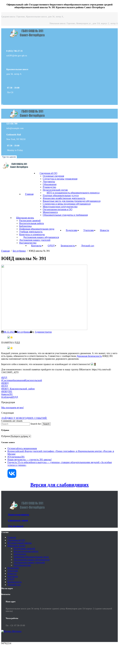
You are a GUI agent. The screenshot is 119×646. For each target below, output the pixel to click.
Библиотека (25, 226)
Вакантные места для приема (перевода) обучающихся (71, 201)
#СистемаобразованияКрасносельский (21, 380)
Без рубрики (23, 332)
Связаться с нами (18, 520)
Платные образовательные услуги (61, 195)
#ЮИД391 (6, 391)
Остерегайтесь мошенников (22, 448)
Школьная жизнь (25, 217)
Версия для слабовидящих (59, 484)
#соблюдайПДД (9, 397)
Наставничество (27, 242)
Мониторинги (50, 212)
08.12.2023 (9, 332)
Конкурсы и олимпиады (32, 234)
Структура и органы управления (60, 178)
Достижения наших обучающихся (41, 237)
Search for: (36, 423)
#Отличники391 (16, 456)
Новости (104, 230)
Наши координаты (18, 514)
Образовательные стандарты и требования (65, 215)
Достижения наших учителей (34, 240)
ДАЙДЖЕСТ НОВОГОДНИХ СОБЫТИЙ (24, 418)
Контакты (36, 245)
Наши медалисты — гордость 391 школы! (29, 459)
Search (46, 424)
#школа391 (7, 394)
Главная (29, 194)
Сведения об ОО (48, 173)
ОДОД (51, 245)
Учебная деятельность (30, 231)
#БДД (4, 377)
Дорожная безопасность (89, 356)
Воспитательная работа (31, 223)
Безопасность (68, 245)
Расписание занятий (30, 220)
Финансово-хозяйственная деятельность (64, 198)
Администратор (43, 332)
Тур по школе (9, 157)
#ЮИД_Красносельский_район (18, 388)
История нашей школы (19, 543)
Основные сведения (53, 176)
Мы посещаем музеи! (12, 407)
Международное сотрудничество (60, 206)
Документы (49, 181)
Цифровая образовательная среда (36, 229)
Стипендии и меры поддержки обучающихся (66, 203)
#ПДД (4, 386)
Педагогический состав (55, 190)
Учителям (88, 230)
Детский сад (87, 245)
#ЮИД (5, 383)
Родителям (71, 230)
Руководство (49, 187)
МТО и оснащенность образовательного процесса (73, 192)
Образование (50, 184)
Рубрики (5, 436)
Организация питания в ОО (57, 209)
